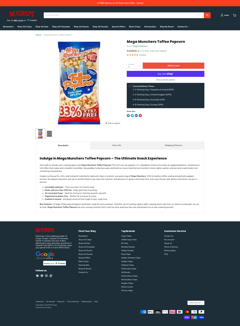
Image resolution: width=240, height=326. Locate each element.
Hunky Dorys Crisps (129, 276)
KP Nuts (124, 243)
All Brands (125, 272)
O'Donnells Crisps (128, 268)
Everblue (48, 307)
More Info (116, 145)
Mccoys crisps (127, 290)
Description (63, 145)
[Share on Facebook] (128, 115)
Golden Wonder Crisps (130, 258)
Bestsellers (8, 26)
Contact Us (182, 26)
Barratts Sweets (128, 247)
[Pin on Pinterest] (140, 115)
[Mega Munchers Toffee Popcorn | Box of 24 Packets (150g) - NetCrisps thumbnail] (49, 134)
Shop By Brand (167, 26)
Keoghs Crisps (127, 283)
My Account (169, 239)
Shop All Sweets (100, 26)
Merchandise (150, 26)
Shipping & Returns (173, 145)
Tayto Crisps (126, 236)
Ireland (195, 303)
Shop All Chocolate (61, 26)
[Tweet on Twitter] (132, 115)
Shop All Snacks (81, 26)
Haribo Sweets (127, 250)
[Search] (207, 15)
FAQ (166, 254)
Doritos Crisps (127, 261)
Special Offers (118, 26)
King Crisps (126, 254)
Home (38, 35)
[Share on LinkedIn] (136, 115)
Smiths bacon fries (129, 239)
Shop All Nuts (42, 26)
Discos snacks (127, 287)
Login (226, 15)
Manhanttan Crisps (129, 279)
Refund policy (170, 250)
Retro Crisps (134, 26)
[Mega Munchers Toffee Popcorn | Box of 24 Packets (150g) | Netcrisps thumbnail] (40, 134)
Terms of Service (171, 247)
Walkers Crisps (127, 265)
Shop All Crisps (24, 26)
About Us (168, 243)
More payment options (165, 80)
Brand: (130, 46)
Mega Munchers (140, 46)
